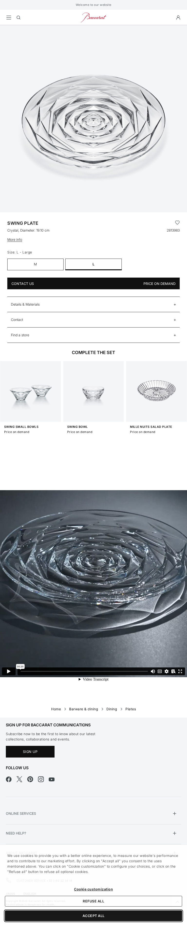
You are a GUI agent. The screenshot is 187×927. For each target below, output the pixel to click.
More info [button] (14, 239)
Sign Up (30, 751)
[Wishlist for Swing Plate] (177, 223)
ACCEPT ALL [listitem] (94, 916)
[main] (93, 364)
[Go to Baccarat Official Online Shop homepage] (93, 17)
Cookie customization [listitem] (93, 889)
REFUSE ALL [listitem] (93, 901)
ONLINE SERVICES (21, 813)
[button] (178, 17)
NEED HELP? (16, 833)
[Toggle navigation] (9, 17)
